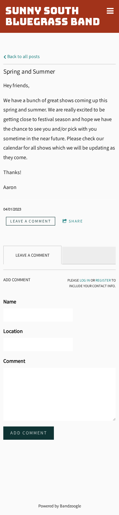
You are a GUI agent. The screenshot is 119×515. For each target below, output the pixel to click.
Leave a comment (30, 221)
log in (85, 280)
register (103, 280)
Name (9, 301)
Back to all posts (23, 56)
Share (76, 221)
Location (13, 331)
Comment (14, 360)
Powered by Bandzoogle (59, 506)
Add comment (28, 433)
